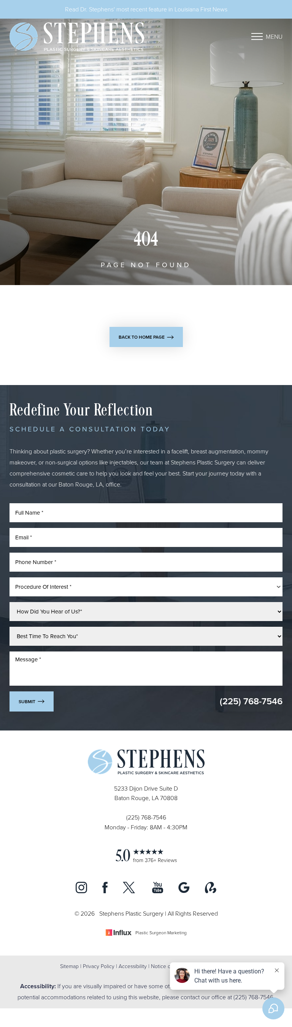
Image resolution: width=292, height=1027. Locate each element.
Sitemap (69, 966)
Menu (274, 36)
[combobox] (146, 586)
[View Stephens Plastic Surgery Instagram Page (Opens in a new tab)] (81, 891)
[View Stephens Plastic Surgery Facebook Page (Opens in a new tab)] (105, 891)
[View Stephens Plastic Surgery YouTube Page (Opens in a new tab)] (157, 891)
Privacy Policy (98, 966)
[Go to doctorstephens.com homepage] (78, 36)
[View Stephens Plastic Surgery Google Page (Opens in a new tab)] (184, 891)
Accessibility (133, 966)
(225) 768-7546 (251, 701)
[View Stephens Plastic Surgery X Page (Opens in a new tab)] (129, 891)
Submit (27, 701)
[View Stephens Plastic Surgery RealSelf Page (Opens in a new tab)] (210, 891)
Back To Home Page (142, 337)
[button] (257, 36)
